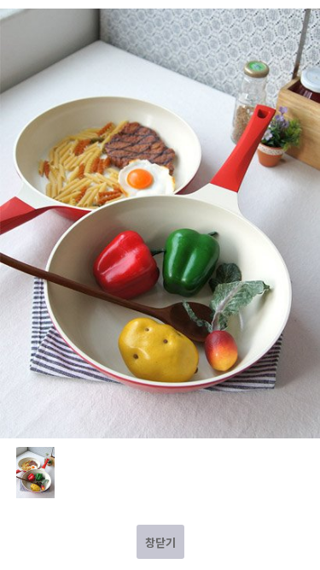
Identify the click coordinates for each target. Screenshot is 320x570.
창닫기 (160, 542)
